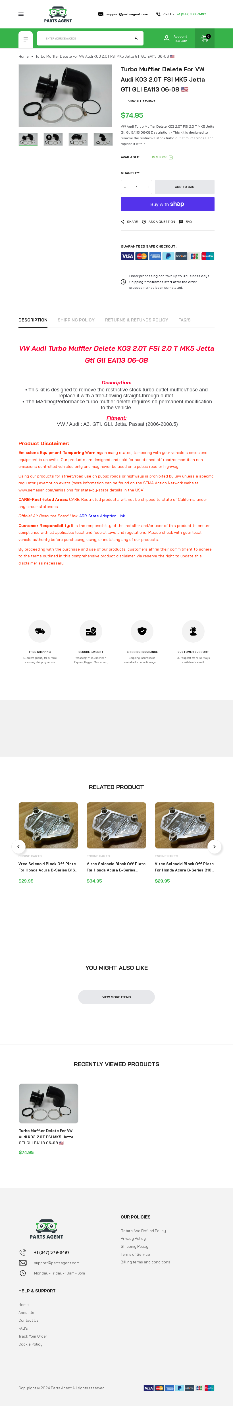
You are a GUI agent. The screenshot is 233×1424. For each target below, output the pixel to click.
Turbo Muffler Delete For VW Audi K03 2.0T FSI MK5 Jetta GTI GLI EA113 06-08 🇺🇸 (46, 1136)
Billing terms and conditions (145, 1262)
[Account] (166, 38)
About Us (26, 1312)
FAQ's (184, 320)
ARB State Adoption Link (102, 515)
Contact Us (28, 1320)
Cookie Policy (30, 1344)
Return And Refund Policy (143, 1230)
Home (23, 56)
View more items (116, 997)
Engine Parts (30, 856)
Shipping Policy (76, 320)
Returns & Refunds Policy (136, 320)
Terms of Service (135, 1254)
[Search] (136, 38)
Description (32, 320)
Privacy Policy (133, 1238)
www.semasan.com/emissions (45, 490)
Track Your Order (32, 1336)
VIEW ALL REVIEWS (141, 101)
